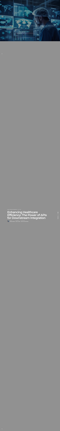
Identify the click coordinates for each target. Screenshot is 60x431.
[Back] (2, 54)
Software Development (13, 209)
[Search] (2, 429)
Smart (8, 209)
